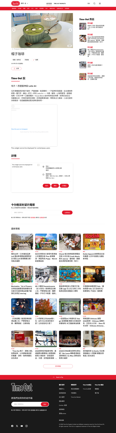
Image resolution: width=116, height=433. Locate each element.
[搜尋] (94, 3)
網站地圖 (61, 420)
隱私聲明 (61, 401)
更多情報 (58, 366)
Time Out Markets (60, 3)
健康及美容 (52, 8)
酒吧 (28, 8)
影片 (47, 8)
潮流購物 (41, 8)
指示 (46, 186)
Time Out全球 (87, 389)
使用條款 (33, 217)
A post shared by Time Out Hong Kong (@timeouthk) (34, 132)
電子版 (97, 393)
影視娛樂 (67, 8)
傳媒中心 (61, 389)
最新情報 (14, 8)
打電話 (64, 186)
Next (70, 30)
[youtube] (22, 426)
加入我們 (61, 397)
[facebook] (12, 426)
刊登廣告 (73, 393)
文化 (32, 8)
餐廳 (24, 8)
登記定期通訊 (75, 389)
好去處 (19, 8)
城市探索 (49, 3)
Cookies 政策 (63, 405)
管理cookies (62, 413)
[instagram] (26, 426)
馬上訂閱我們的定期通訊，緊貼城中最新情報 (24, 208)
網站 (55, 186)
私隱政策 (42, 217)
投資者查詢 (62, 393)
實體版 (97, 389)
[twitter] (17, 426)
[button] (38, 165)
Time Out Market (76, 397)
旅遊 (36, 8)
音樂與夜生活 (60, 8)
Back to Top (59, 377)
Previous (14, 30)
